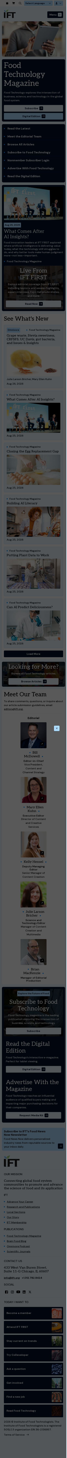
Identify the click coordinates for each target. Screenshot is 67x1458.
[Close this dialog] (57, 728)
